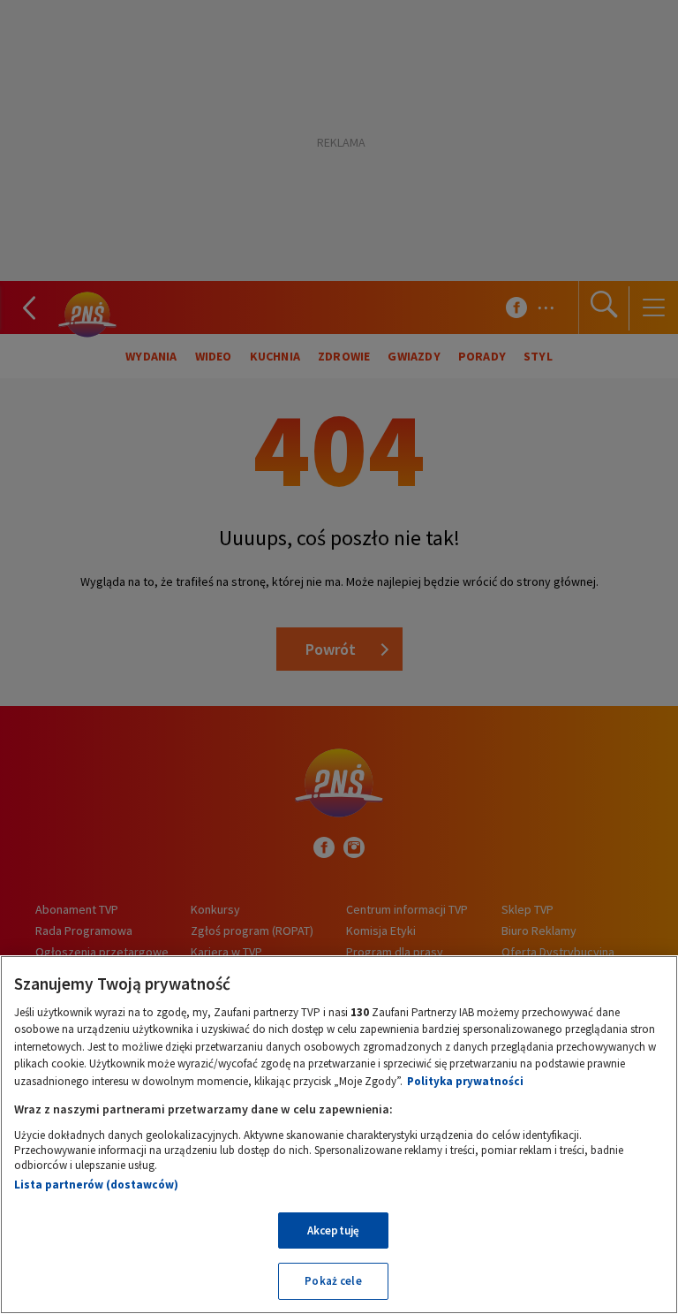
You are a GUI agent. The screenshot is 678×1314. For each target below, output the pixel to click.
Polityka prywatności (465, 1081)
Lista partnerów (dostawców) (96, 1184)
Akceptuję (333, 1230)
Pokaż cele (333, 1280)
